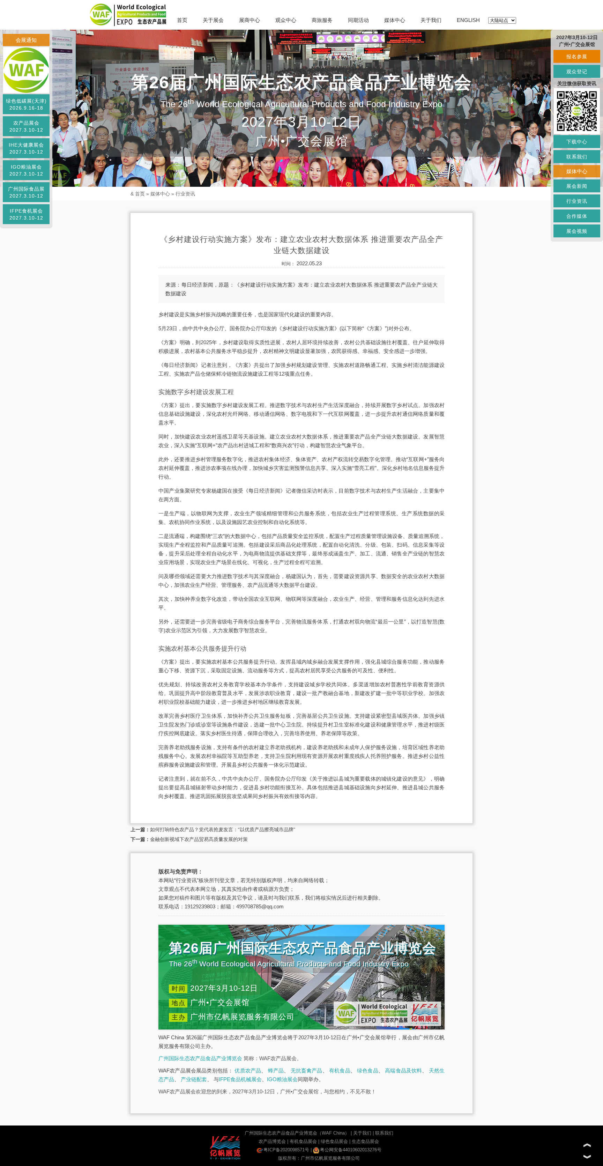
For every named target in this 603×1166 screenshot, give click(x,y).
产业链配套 (194, 1079)
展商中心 (249, 20)
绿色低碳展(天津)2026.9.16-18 (26, 104)
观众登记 (576, 71)
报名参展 (576, 56)
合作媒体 (576, 216)
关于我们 (430, 20)
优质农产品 (247, 1070)
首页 (182, 20)
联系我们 (384, 1133)
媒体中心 (394, 20)
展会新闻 (576, 186)
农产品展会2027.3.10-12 (26, 126)
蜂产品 (276, 1070)
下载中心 (576, 142)
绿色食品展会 (334, 1141)
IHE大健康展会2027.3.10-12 (26, 148)
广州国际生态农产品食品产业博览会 (200, 1058)
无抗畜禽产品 (306, 1070)
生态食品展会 (365, 1141)
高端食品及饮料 (403, 1070)
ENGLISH (468, 20)
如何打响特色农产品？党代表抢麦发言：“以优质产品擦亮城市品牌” (222, 829)
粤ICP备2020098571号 (286, 1149)
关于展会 (213, 20)
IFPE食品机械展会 (240, 1079)
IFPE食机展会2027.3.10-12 (26, 214)
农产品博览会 (272, 1141)
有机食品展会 (303, 1141)
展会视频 (576, 231)
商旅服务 (322, 20)
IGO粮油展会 (282, 1079)
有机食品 (339, 1070)
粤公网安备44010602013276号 (350, 1149)
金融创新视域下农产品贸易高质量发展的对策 (199, 839)
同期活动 (358, 20)
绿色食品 (367, 1070)
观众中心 (285, 20)
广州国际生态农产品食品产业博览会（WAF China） (297, 1133)
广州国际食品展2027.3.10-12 (26, 192)
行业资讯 (185, 194)
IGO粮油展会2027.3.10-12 (26, 170)
